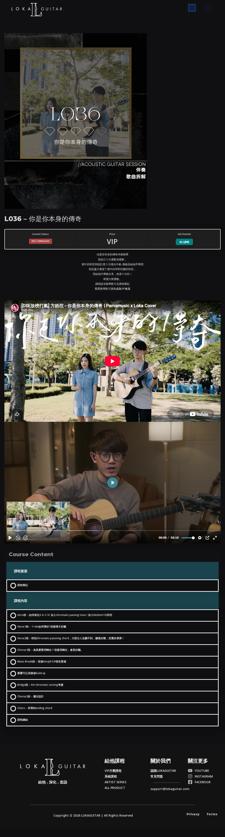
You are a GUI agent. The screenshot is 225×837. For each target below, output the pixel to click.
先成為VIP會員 (121, 288)
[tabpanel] (112, 397)
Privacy (193, 814)
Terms (212, 814)
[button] (192, 8)
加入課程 (184, 242)
